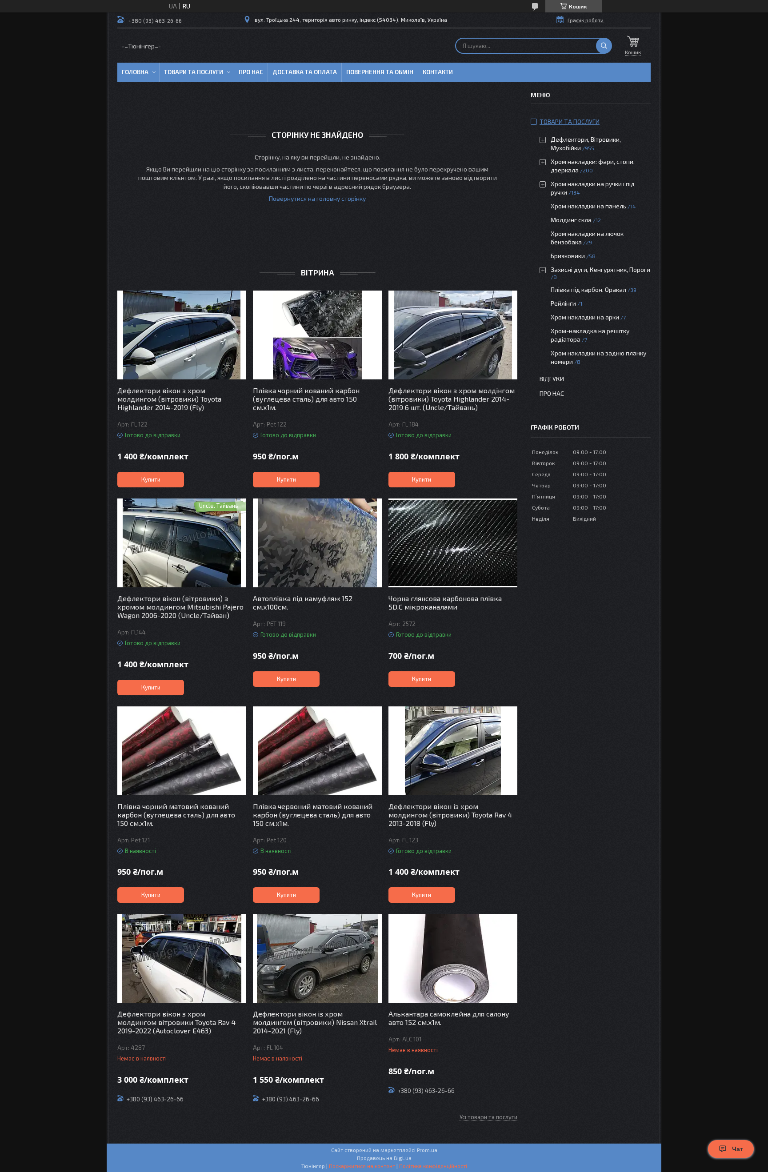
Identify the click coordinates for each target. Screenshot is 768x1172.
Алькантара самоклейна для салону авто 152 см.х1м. (448, 1017)
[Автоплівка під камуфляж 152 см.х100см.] (317, 542)
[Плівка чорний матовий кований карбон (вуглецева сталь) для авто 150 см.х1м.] (181, 750)
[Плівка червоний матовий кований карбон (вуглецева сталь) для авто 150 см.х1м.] (317, 750)
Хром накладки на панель (588, 206)
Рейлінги (563, 303)
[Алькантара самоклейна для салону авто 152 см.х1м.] (452, 958)
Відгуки (552, 379)
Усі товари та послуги (488, 1116)
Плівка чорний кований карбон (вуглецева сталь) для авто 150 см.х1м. (306, 398)
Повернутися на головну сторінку (317, 198)
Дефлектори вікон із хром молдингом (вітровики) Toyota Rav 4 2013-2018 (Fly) (450, 814)
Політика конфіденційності (433, 1166)
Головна (135, 72)
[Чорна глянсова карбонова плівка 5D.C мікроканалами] (452, 542)
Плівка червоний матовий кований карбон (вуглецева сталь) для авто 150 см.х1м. (312, 814)
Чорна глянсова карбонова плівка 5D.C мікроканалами (445, 602)
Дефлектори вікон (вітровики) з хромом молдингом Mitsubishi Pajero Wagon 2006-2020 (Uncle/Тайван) (180, 606)
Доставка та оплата (304, 72)
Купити (150, 479)
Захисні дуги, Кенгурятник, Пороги (600, 269)
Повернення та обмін (379, 72)
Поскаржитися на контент (362, 1166)
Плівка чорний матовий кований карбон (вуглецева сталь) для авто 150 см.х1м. (176, 814)
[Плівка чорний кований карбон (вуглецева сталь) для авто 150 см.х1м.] (317, 335)
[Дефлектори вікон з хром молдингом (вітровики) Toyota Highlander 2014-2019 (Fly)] (181, 335)
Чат (737, 1148)
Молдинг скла (571, 219)
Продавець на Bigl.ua (384, 1158)
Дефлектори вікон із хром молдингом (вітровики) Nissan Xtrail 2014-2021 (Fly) (315, 1022)
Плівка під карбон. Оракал (588, 289)
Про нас (251, 72)
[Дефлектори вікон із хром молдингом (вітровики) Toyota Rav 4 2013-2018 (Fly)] (452, 750)
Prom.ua (427, 1150)
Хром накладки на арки (585, 317)
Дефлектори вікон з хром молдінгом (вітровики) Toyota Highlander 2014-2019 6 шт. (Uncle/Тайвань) (451, 398)
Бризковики (568, 255)
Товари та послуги (193, 72)
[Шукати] (604, 46)
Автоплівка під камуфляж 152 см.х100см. (302, 602)
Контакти (438, 72)
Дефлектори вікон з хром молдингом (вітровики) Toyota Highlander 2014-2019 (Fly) (169, 398)
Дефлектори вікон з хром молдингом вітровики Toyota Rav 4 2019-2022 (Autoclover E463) (176, 1022)
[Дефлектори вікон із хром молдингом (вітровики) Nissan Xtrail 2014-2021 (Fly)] (317, 958)
